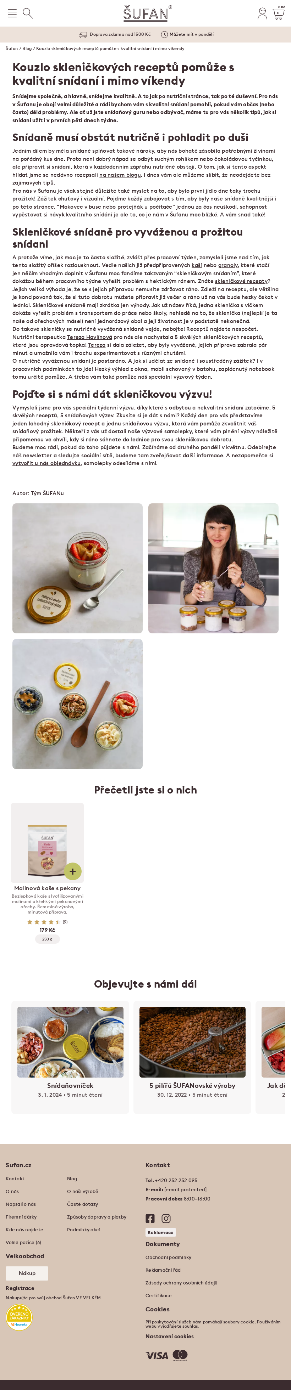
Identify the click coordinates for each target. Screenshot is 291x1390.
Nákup (27, 1273)
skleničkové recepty (241, 281)
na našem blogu (120, 174)
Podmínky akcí (83, 1229)
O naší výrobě (82, 1191)
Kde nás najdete (24, 1229)
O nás (12, 1191)
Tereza (97, 344)
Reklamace (161, 1232)
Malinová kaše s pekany (47, 888)
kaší (197, 265)
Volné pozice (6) (23, 1242)
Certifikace (159, 1295)
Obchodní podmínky (168, 1257)
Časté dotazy (82, 1204)
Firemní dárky (21, 1217)
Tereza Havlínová (89, 337)
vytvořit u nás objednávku (46, 463)
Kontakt (15, 1178)
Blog (27, 48)
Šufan (12, 48)
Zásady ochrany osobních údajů (182, 1283)
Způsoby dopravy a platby (96, 1217)
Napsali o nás (21, 1204)
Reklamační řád (163, 1270)
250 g (47, 939)
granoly (228, 265)
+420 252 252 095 (176, 1180)
